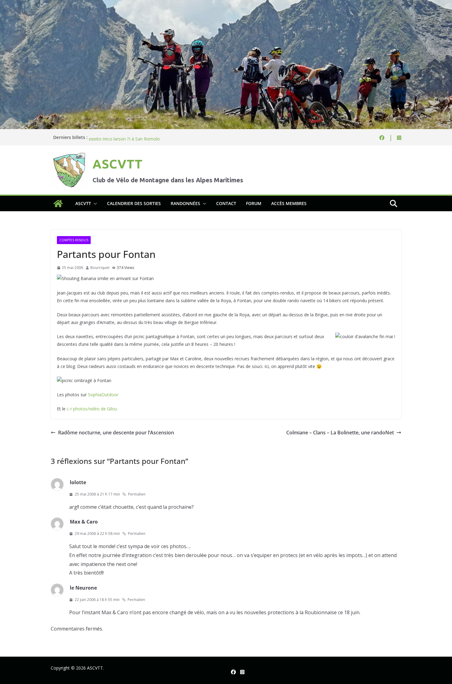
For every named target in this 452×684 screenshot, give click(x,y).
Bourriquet (99, 267)
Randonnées (185, 203)
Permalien (136, 494)
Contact (226, 203)
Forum (253, 203)
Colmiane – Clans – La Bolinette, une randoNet (340, 432)
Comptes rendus (73, 240)
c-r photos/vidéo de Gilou (92, 409)
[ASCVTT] (226, 4)
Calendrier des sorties (134, 203)
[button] (94, 203)
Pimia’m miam (103, 137)
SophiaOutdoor (103, 394)
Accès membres (289, 203)
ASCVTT (117, 164)
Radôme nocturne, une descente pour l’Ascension (116, 432)
